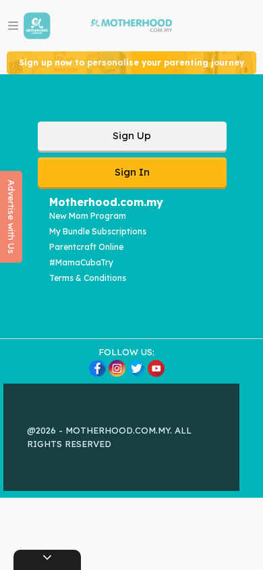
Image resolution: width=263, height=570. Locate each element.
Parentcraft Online (86, 247)
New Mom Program (87, 216)
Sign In (132, 171)
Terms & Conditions (87, 278)
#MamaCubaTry (81, 262)
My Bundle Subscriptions (97, 231)
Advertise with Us (11, 217)
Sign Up (132, 135)
